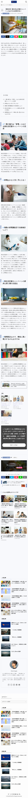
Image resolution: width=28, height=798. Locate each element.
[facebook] (9, 685)
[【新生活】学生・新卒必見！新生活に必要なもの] (18, 398)
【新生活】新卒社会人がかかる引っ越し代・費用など (6, 419)
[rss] (19, 794)
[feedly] (17, 794)
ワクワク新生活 (6, 13)
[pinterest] (17, 685)
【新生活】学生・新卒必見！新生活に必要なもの (18, 404)
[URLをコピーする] (25, 36)
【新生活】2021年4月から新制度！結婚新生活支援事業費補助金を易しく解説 (18, 385)
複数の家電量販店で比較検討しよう (13, 105)
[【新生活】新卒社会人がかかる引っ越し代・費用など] (6, 413)
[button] (3, 36)
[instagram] (14, 685)
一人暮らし (15, 457)
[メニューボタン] (2, 2)
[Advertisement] (14, 75)
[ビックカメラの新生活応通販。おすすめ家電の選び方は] (6, 398)
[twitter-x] (11, 685)
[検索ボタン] (26, 2)
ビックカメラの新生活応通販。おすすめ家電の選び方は (6, 404)
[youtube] (19, 685)
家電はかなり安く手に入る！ (12, 103)
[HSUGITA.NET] (14, 2)
